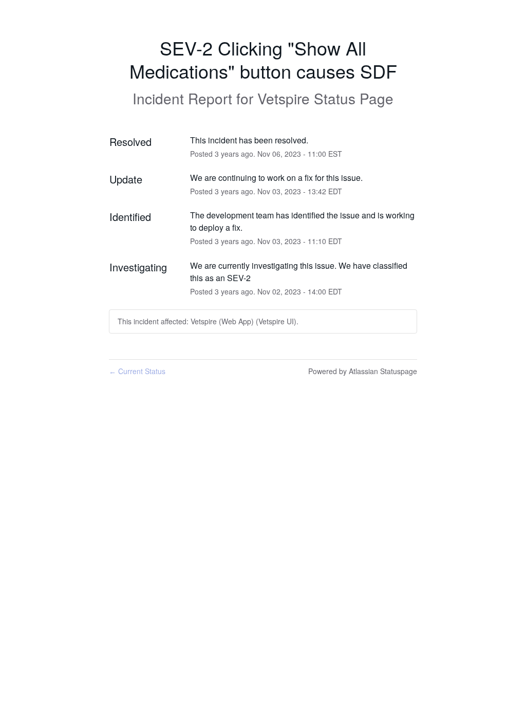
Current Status (137, 371)
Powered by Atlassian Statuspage (362, 371)
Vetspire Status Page (325, 98)
